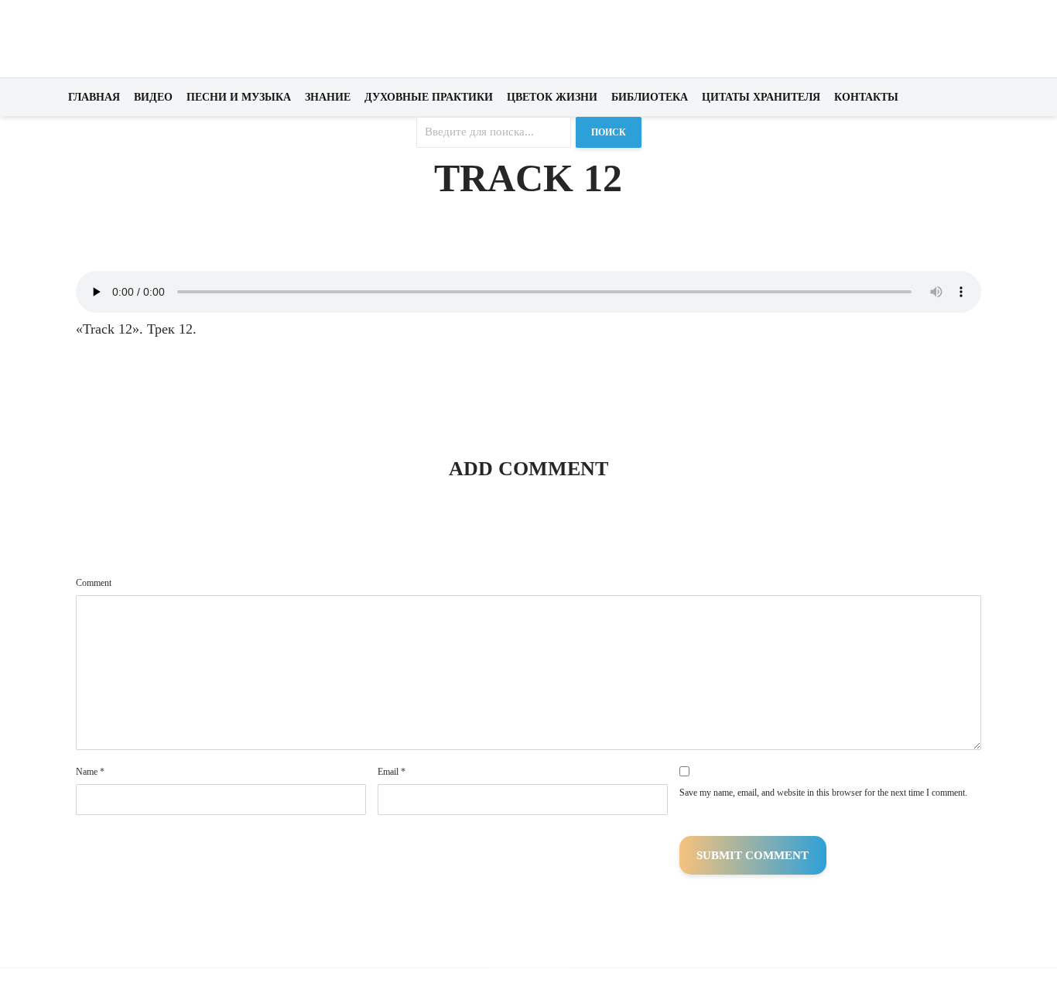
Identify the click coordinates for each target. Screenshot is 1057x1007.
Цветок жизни (552, 97)
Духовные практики (428, 97)
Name (90, 771)
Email (391, 771)
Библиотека (649, 97)
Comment (93, 582)
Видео (153, 97)
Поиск (608, 132)
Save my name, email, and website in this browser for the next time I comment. (823, 792)
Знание (328, 97)
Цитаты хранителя (761, 97)
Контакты (866, 97)
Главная (94, 97)
